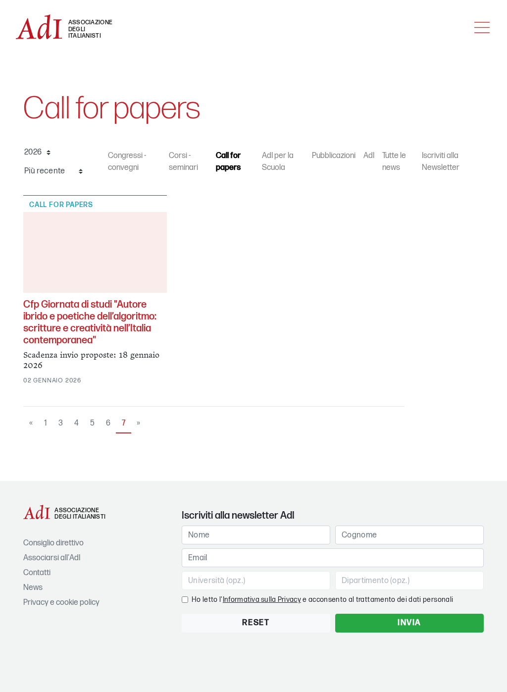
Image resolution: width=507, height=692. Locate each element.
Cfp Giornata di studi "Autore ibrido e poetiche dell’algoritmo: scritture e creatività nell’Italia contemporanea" (89, 322)
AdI (368, 155)
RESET (255, 623)
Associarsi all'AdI (51, 558)
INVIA (409, 623)
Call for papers (228, 161)
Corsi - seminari (183, 161)
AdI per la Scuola (278, 161)
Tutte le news (394, 161)
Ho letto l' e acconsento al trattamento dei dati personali (322, 599)
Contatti (37, 573)
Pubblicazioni (333, 155)
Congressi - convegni (127, 161)
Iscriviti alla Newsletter (440, 161)
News (33, 587)
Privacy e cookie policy (61, 602)
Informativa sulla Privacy (262, 599)
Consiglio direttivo (53, 543)
